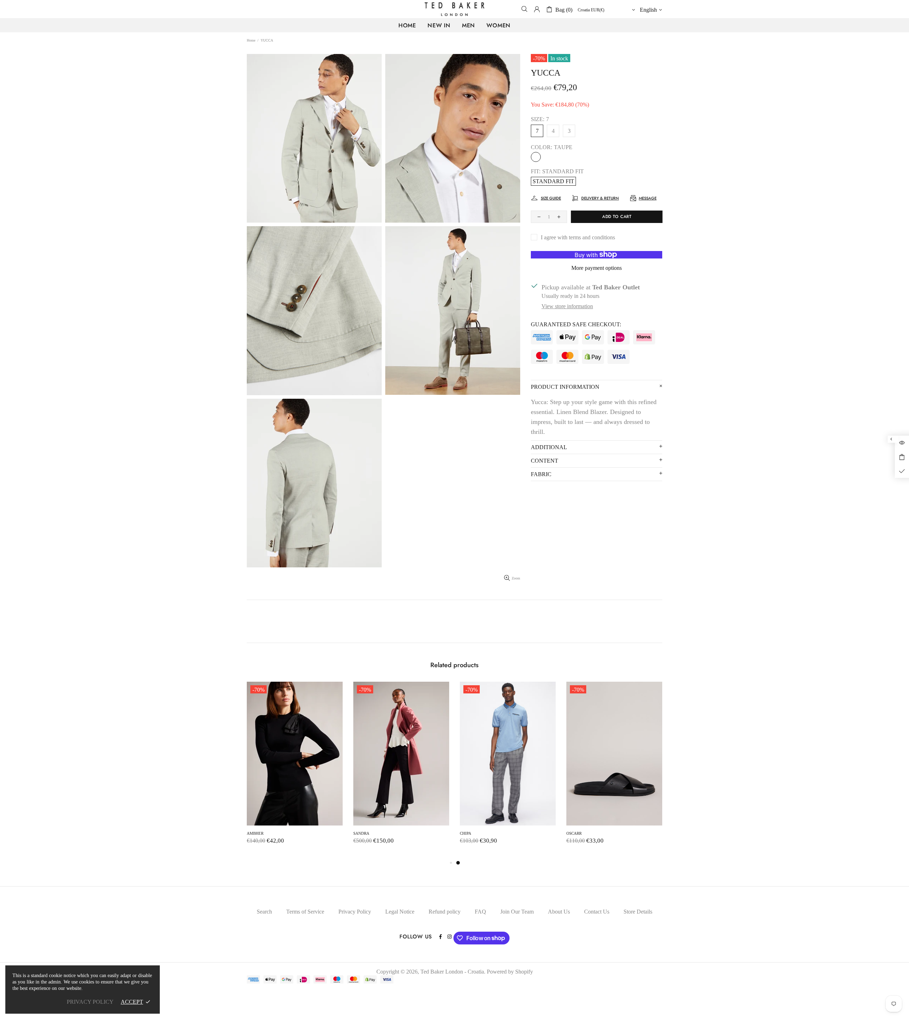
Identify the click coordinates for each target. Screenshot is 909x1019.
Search (264, 912)
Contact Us (596, 912)
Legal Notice (399, 912)
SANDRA (594, 833)
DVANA (273, 833)
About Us (559, 912)
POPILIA (380, 833)
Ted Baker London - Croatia (454, 9)
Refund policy (445, 912)
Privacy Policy (354, 912)
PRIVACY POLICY (90, 1002)
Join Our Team (517, 912)
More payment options (596, 268)
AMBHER (487, 833)
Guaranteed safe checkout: (576, 324)
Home (251, 40)
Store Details (638, 912)
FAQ (480, 912)
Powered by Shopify (510, 972)
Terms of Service (305, 912)
